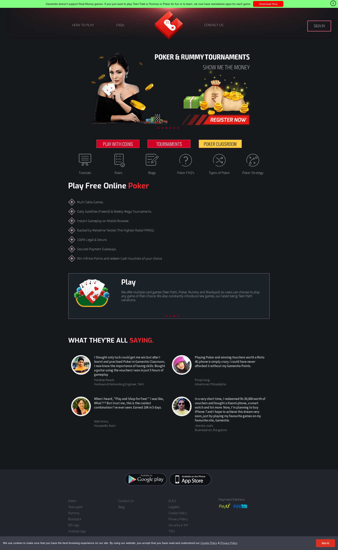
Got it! (325, 543)
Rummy (73, 513)
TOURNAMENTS (169, 143)
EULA (172, 501)
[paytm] (240, 506)
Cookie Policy (208, 543)
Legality (174, 507)
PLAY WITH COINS (118, 143)
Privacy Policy (228, 543)
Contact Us (126, 501)
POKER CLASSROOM (220, 143)
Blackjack (74, 519)
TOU (172, 531)
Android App (77, 531)
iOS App (73, 525)
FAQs (120, 25)
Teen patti (75, 507)
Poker (72, 501)
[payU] (224, 506)
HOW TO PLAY (83, 25)
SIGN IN (319, 26)
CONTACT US (213, 25)
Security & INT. (179, 525)
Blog (121, 507)
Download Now (268, 3)
